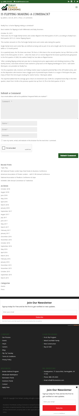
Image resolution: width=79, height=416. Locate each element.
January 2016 (5, 262)
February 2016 (5, 259)
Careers (4, 347)
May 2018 (4, 198)
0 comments (28, 18)
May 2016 (4, 249)
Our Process (6, 337)
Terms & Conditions (9, 356)
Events (3, 286)
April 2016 (4, 252)
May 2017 (4, 224)
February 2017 (5, 230)
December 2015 (6, 265)
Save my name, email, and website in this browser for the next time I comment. (29, 140)
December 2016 (6, 237)
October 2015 (5, 271)
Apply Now (5, 387)
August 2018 (5, 192)
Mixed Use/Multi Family (51, 340)
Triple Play (4, 168)
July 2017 (4, 217)
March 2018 (5, 205)
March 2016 (5, 256)
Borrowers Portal (8, 378)
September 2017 (6, 211)
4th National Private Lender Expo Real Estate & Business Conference (24, 171)
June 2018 (4, 195)
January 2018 (5, 208)
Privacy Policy (6, 360)
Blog (3, 350)
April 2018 (4, 202)
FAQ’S (4, 344)
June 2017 (4, 221)
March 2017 (5, 227)
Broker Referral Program (10, 371)
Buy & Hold (47, 347)
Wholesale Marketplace (10, 375)
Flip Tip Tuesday (7, 353)
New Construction (50, 344)
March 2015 (5, 278)
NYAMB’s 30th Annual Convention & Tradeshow (17, 181)
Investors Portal (7, 381)
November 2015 (6, 268)
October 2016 (5, 243)
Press (20, 18)
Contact (5, 384)
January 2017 (5, 233)
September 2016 (6, 246)
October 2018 (5, 189)
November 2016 (6, 240)
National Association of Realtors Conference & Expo (18, 177)
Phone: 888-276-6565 (51, 377)
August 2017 (5, 214)
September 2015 (6, 275)
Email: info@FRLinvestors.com (54, 380)
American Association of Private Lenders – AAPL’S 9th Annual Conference (25, 174)
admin (5, 18)
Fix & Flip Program (50, 337)
